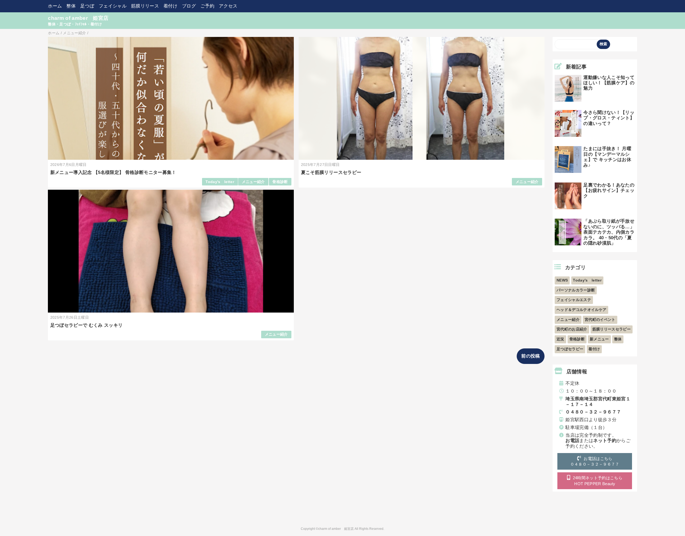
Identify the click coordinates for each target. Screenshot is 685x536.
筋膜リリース (145, 6)
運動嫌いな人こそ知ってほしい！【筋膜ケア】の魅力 (608, 83)
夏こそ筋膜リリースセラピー (331, 172)
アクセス (228, 6)
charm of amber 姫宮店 (78, 18)
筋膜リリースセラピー (611, 329)
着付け (170, 6)
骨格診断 (280, 182)
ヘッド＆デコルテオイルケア (581, 310)
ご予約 (207, 6)
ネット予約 (604, 440)
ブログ (189, 6)
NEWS (562, 280)
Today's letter (220, 182)
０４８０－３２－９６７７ (593, 412)
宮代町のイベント (600, 320)
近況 (560, 339)
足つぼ (87, 6)
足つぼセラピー (570, 349)
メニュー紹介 (253, 182)
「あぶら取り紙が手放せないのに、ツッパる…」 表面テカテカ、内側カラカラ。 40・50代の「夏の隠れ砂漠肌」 (608, 232)
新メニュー (599, 339)
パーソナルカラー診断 (576, 290)
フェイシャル (113, 6)
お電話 (572, 440)
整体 (71, 6)
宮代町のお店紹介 (572, 329)
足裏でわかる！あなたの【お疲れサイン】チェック (608, 191)
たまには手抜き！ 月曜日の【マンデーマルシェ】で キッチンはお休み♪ (607, 157)
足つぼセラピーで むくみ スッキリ (86, 325)
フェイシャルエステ (574, 300)
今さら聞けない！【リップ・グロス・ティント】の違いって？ (608, 118)
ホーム (55, 6)
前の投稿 (530, 356)
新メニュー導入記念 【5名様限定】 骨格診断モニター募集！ (113, 172)
